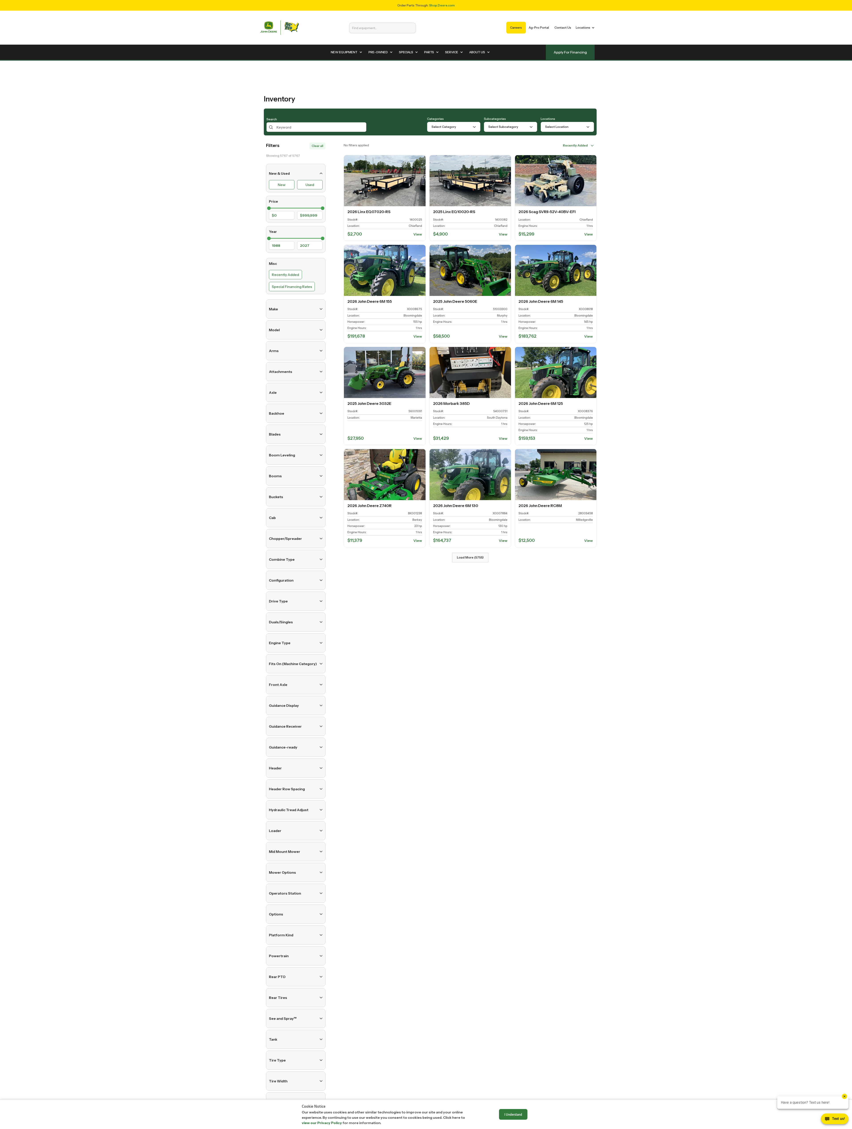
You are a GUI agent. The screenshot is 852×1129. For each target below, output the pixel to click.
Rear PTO (277, 977)
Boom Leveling (282, 455)
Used (310, 184)
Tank (273, 1039)
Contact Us (562, 28)
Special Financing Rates (292, 286)
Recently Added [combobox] (575, 145)
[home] (279, 27)
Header (275, 768)
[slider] (269, 208)
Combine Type (282, 559)
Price (273, 201)
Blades (275, 434)
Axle (273, 392)
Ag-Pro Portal (539, 28)
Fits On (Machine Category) (293, 664)
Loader (275, 830)
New (282, 184)
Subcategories (495, 119)
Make (273, 309)
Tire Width (278, 1081)
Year (273, 231)
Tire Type (277, 1060)
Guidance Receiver (285, 726)
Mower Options (282, 872)
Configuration (281, 580)
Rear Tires (278, 997)
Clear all (317, 146)
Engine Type (279, 643)
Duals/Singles (281, 622)
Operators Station (285, 893)
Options (276, 914)
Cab (272, 517)
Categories (435, 119)
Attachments (280, 371)
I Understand (513, 1114)
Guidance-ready (283, 747)
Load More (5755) (470, 557)
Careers (516, 28)
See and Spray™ (283, 1018)
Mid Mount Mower (284, 851)
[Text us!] (834, 1120)
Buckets (276, 497)
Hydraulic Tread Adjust (288, 810)
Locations (548, 119)
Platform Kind (281, 935)
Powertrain (279, 956)
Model (274, 330)
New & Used (279, 173)
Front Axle (278, 684)
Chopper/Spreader (285, 538)
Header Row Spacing (287, 789)
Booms (275, 476)
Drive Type (278, 601)
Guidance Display (284, 705)
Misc (273, 263)
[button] (584, 27)
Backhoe (276, 413)
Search (271, 119)
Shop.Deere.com (442, 5)
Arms (274, 351)
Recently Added (285, 274)
